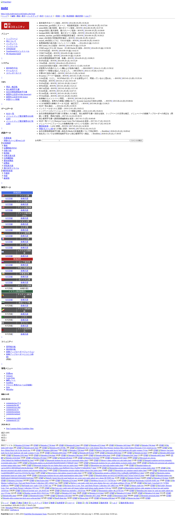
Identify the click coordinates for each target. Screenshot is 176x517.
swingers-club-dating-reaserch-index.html (66, 473)
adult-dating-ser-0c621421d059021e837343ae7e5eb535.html (121, 475)
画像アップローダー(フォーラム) (20, 352)
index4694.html (104, 455)
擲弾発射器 (8, 171)
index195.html (41, 458)
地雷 (6, 176)
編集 (13, 16)
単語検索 (70, 16)
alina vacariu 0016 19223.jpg (38, 493)
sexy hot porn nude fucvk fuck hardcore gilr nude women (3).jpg (123, 450)
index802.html (10, 496)
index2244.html (49, 455)
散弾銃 (6, 153)
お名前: (38, 140)
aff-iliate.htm (62, 498)
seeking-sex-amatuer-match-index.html (132, 470)
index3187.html (121, 458)
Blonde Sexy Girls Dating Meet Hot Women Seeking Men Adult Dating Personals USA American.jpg (118, 448)
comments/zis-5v (12, 410)
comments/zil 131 (12, 420)
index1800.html (52, 450)
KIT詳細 (9, 198)
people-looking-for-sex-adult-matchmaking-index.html (62, 475)
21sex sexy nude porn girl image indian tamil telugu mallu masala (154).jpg (82, 488)
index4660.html (115, 453)
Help (8, 387)
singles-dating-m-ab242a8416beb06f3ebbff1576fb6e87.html (55, 463)
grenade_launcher (26, 508)
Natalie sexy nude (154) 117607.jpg (37, 486)
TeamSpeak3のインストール (17, 51)
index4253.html (99, 445)
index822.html (74, 445)
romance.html (122, 496)
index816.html (38, 496)
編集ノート (11, 380)
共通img (9, 373)
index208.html (109, 498)
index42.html (142, 453)
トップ (5, 16)
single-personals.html (151, 496)
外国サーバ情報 (13, 99)
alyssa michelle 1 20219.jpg (75, 491)
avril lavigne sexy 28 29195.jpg (37, 491)
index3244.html (14, 458)
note (4, 8)
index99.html (67, 458)
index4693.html (61, 453)
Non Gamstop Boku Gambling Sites (20, 428)
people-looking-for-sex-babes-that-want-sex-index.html (57, 465)
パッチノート (12, 44)
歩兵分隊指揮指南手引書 (16, 92)
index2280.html (77, 455)
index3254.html (71, 480)
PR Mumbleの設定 (13, 54)
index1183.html (66, 496)
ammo (41, 508)
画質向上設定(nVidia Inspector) (18, 94)
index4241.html (32, 448)
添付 (41, 16)
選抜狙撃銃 (8, 161)
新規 (58, 16)
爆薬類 (6, 178)
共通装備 (7, 138)
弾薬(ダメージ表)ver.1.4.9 (14, 140)
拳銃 (6, 145)
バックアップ (32, 16)
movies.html (135, 498)
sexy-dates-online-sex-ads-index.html (117, 460)
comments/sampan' (13, 414)
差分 (24, 16)
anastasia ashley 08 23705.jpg (112, 491)
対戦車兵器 (8, 166)
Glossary (9, 376)
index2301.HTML (59, 448)
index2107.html (70, 493)
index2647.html (132, 455)
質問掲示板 (11, 347)
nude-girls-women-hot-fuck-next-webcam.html (23, 498)
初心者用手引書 (13, 89)
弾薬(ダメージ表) (46, 129)
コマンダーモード (13, 73)
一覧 (63, 16)
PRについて (11, 41)
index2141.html (153, 493)
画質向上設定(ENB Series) (17, 97)
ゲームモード (12, 70)
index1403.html (125, 445)
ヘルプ (87, 16)
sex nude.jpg (139, 486)
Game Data (10, 378)
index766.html (149, 445)
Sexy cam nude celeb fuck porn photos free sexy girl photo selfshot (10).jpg (101, 483)
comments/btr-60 (12, 405)
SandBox (9, 383)
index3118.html (93, 458)
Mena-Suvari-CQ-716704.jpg (105, 480)
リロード (48, 16)
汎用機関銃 (8, 158)
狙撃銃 (6, 163)
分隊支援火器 (9, 156)
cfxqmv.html (44, 480)
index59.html (135, 478)
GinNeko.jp (14, 510)
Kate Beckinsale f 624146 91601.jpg (145, 480)
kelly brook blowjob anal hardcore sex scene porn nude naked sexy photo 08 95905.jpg (81, 478)
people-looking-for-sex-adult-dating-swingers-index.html (114, 463)
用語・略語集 (12, 87)
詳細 (36, 445)
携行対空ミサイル (11, 168)
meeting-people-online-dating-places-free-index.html (82, 470)
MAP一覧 (10, 114)
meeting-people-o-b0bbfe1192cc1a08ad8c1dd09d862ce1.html (120, 473)
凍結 (18, 16)
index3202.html (22, 455)
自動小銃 (7, 151)
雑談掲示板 (11, 349)
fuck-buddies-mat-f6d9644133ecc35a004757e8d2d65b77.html (72, 468)
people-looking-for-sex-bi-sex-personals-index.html (68, 460)
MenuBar (9, 389)
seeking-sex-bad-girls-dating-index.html (108, 465)
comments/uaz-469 (13, 407)
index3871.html (94, 496)
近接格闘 (7, 143)
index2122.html (98, 493)
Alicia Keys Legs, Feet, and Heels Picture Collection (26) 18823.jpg (92, 486)
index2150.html (162, 478)
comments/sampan (13, 412)
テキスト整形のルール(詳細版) (19, 385)
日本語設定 (11, 49)
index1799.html (78, 450)
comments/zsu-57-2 (13, 403)
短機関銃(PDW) (10, 148)
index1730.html (49, 445)
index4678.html (88, 453)
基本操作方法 (12, 68)
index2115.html (125, 493)
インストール (12, 46)
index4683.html (168, 453)
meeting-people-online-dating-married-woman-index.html (133, 468)
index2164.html (17, 480)
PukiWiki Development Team (35, 514)
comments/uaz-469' (13, 418)
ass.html (85, 498)
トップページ (12, 39)
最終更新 (79, 16)
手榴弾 (6, 173)
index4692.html (159, 455)
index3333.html (24, 445)
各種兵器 (24, 198)
